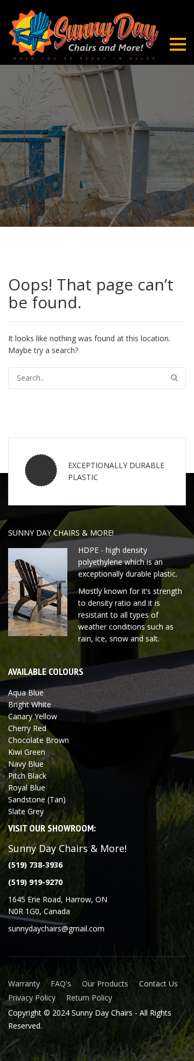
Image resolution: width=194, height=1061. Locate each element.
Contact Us (158, 983)
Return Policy (89, 997)
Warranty (24, 983)
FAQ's (61, 983)
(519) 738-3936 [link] (35, 865)
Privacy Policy (32, 997)
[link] (35, 882)
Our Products (105, 983)
